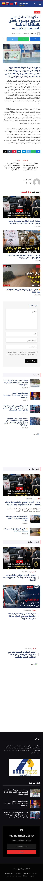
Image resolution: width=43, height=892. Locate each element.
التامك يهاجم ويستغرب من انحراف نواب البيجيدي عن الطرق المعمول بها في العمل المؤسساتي (15, 407)
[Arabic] (11, 4)
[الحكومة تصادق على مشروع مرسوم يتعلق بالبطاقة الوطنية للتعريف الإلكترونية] (21, 53)
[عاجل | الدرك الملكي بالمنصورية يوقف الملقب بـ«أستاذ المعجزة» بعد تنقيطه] (21, 207)
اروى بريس (33, 33)
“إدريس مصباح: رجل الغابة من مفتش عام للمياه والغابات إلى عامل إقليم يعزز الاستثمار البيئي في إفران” (16, 421)
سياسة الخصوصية (23, 876)
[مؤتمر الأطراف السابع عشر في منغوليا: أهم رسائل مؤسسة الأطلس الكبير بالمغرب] (21, 635)
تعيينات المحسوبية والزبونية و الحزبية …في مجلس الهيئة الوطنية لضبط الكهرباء (12, 166)
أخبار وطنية (37, 12)
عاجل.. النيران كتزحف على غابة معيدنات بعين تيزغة (23, 291)
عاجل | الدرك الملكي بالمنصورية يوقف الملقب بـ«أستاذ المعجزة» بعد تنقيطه (24, 222)
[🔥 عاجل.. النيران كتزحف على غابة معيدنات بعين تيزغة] (21, 275)
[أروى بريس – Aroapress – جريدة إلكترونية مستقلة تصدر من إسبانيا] (24, 3)
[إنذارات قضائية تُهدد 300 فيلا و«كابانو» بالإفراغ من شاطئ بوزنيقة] (21, 241)
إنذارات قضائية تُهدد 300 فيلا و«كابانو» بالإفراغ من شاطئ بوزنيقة (24, 256)
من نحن (34, 873)
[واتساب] (23, 39)
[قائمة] (39, 3)
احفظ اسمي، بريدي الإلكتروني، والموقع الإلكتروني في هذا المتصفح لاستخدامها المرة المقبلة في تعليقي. (21, 353)
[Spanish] (3, 4)
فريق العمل (26, 873)
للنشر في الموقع (8, 873)
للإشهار (32, 876)
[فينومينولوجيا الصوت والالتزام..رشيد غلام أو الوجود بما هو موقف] (35, 396)
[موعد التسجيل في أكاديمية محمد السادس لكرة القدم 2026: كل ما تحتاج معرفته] (35, 383)
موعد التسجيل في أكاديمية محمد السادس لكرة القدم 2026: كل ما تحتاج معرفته (16, 382)
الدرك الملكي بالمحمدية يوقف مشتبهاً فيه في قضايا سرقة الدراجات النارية (22, 616)
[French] (15, 4)
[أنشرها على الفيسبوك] (35, 39)
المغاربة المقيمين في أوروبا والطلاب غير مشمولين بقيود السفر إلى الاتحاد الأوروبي (30, 166)
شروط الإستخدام (10, 876)
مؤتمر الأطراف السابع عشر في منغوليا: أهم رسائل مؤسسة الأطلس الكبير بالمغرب (22, 654)
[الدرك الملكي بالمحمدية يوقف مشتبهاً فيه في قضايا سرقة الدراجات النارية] (21, 596)
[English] (7, 4)
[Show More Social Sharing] (5, 39)
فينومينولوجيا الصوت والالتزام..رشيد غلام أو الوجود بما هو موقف (16, 395)
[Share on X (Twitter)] (12, 39)
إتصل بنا (18, 873)
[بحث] (35, 3)
